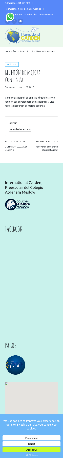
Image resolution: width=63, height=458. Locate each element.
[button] (20, 129)
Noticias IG (12, 64)
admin (13, 123)
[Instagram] (7, 21)
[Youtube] (20, 21)
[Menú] (56, 36)
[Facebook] (14, 21)
